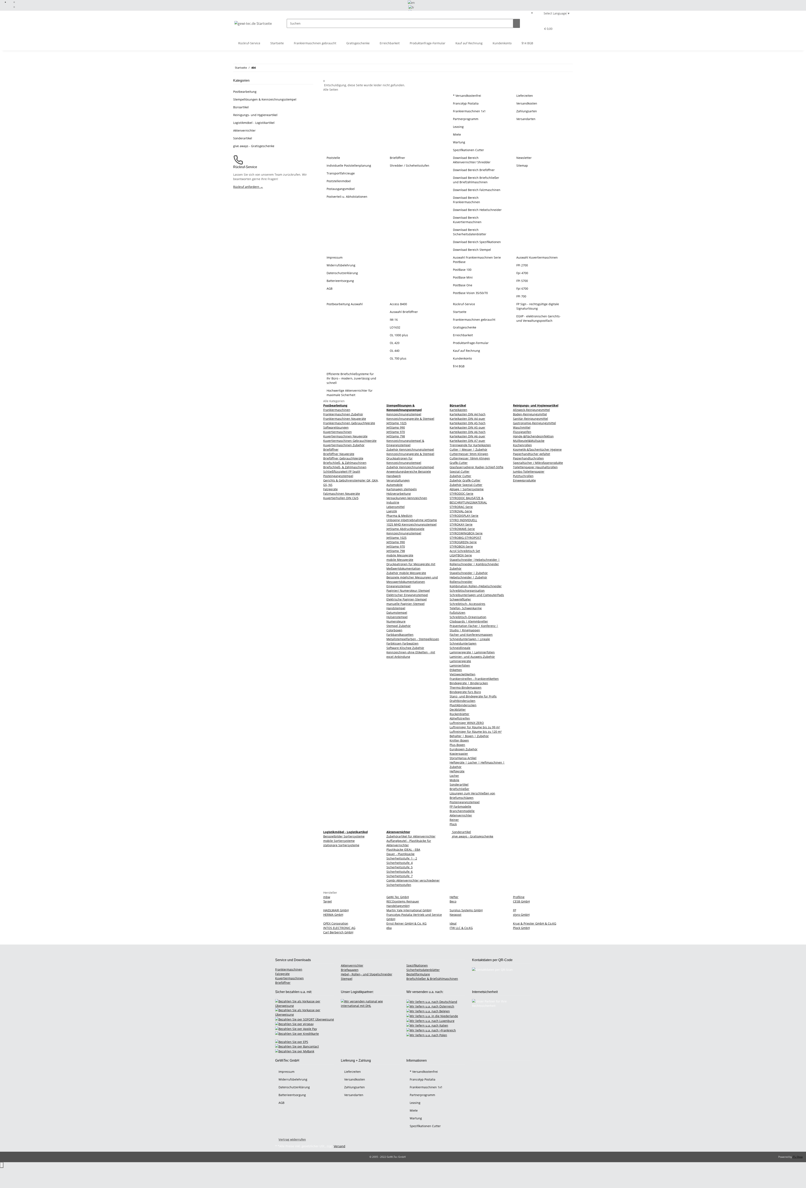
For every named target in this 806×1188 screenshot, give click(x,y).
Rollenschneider (461, 582)
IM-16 (394, 320)
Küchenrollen (522, 445)
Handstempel (395, 608)
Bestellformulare (418, 974)
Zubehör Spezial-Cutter (466, 485)
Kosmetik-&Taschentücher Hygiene (537, 449)
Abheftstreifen (460, 718)
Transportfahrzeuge (341, 173)
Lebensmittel (395, 507)
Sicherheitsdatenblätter (423, 970)
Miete (457, 134)
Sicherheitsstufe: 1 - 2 (401, 858)
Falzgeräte (330, 489)
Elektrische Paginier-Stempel (406, 599)
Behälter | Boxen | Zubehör (469, 736)
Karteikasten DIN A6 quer (467, 436)
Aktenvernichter (461, 815)
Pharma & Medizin (399, 516)
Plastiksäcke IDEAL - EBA (403, 850)
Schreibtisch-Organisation (468, 617)
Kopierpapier (459, 754)
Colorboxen (394, 630)
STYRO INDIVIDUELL (463, 520)
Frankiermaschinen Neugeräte (344, 419)
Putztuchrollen (523, 476)
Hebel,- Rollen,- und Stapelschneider (366, 974)
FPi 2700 (522, 265)
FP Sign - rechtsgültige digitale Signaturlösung (537, 306)
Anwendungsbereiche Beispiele (408, 472)
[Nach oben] (1, 1165)
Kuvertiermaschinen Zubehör (344, 445)
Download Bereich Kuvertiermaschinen (467, 220)
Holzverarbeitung (398, 494)
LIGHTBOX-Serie (461, 555)
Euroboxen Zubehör (464, 749)
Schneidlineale (460, 648)
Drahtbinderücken (462, 701)
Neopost (455, 915)
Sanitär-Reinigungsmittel (530, 419)
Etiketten (456, 670)
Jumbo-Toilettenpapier (528, 472)
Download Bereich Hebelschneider (477, 210)
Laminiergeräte (460, 661)
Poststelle (333, 158)
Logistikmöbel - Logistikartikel (254, 123)
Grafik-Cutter (459, 463)
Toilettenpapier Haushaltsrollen (535, 467)
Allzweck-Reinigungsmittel (531, 410)
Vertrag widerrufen (292, 1139)
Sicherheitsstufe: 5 (399, 867)
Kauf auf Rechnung (469, 43)
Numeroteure (396, 621)
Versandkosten (526, 103)
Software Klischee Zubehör (405, 648)
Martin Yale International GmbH (408, 910)
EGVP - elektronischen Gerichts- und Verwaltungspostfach (538, 318)
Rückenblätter (459, 714)
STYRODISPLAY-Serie (464, 516)
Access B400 (398, 304)
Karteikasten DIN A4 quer (467, 419)
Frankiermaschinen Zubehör (343, 414)
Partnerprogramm (465, 119)
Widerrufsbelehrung (341, 265)
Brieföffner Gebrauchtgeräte (343, 458)
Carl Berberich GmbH (338, 932)
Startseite (277, 43)
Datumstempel (396, 613)
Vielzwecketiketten (462, 674)
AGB (329, 288)
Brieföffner (397, 158)
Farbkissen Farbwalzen (402, 643)
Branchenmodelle (462, 811)
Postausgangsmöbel (341, 189)
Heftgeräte (457, 771)
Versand (339, 1146)
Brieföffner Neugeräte (338, 454)
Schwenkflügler (460, 599)
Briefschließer (459, 789)
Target (327, 901)
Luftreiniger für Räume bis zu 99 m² (475, 727)
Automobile (394, 485)
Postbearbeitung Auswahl (345, 304)
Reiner (454, 820)
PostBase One (462, 285)
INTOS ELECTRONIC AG (339, 928)
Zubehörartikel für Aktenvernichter (411, 836)
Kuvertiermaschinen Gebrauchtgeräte (350, 441)
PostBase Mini (463, 277)
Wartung (459, 142)
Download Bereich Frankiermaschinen (466, 200)
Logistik (391, 511)
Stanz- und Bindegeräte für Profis (473, 696)
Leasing (458, 127)
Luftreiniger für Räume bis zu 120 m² (476, 732)
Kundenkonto (502, 43)
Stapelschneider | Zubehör (469, 573)
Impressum (335, 257)
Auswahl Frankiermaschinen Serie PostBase (477, 259)
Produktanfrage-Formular (427, 43)
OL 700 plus (398, 358)
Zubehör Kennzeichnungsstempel (410, 467)
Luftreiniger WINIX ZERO (467, 723)
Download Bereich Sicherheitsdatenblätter (469, 232)
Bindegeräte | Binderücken (469, 683)
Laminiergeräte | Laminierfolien (472, 652)
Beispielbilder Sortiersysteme (344, 836)
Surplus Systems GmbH (466, 910)
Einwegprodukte (524, 480)
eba (389, 928)
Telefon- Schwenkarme (466, 608)
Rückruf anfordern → (248, 187)
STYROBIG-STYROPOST (465, 538)
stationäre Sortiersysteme (341, 845)
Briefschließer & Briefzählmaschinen (432, 979)
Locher (454, 776)
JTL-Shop (798, 1157)
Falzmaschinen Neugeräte (341, 494)
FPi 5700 (522, 281)
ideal (453, 923)
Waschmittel (521, 427)
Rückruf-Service (249, 43)
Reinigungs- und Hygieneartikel (255, 115)
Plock (453, 824)
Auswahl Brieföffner (404, 312)
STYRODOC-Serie (461, 494)
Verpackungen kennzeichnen (406, 498)
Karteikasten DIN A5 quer (467, 427)
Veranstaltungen (398, 480)
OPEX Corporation (335, 923)
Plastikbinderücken (463, 705)
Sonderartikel (459, 784)
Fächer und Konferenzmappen (471, 635)
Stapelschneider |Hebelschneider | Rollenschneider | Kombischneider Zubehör (475, 564)
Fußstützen (457, 613)
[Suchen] (516, 23)
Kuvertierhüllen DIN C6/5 (341, 498)
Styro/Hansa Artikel (463, 758)
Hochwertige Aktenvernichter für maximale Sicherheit (350, 393)
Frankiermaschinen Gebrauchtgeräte (349, 423)
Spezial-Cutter (460, 472)
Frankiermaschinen (336, 410)
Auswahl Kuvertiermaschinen (537, 257)
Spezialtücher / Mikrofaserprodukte (538, 463)
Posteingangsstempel (338, 476)
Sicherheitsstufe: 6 (399, 872)
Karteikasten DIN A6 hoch (467, 432)
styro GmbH (521, 915)
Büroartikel (241, 107)
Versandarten (525, 119)
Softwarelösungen (336, 427)
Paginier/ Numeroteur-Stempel (408, 591)
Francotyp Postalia (466, 103)
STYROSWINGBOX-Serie (466, 533)
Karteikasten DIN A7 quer (467, 441)
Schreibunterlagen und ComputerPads (477, 595)
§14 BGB (527, 43)
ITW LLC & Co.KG (461, 928)
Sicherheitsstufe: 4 (399, 863)
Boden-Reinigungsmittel (530, 414)
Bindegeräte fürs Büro (465, 692)
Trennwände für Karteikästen (470, 445)
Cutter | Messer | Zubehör (468, 449)
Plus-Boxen (457, 745)
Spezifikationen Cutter (468, 150)
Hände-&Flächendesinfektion (533, 436)
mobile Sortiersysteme (339, 841)
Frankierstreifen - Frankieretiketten (474, 679)
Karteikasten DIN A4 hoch (467, 414)
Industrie (392, 502)
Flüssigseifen (522, 432)
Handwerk (393, 476)
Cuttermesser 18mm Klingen (470, 458)
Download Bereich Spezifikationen (477, 242)
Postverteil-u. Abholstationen (347, 197)
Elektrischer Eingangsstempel (407, 595)
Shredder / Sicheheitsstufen (409, 165)
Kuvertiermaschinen (337, 432)
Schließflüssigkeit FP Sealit (341, 472)
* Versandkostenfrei (467, 96)
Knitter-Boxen (459, 740)
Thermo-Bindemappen (466, 688)
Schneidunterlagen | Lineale (470, 639)
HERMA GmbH (333, 915)
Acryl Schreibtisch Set (465, 551)
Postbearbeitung (244, 92)
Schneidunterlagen (463, 643)
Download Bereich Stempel (472, 250)
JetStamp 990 (395, 427)
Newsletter (524, 158)
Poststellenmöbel (339, 181)
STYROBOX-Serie (461, 546)
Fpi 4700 (522, 273)
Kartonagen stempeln (401, 489)
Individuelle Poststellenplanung (349, 165)
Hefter (454, 897)
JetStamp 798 (395, 436)
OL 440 (394, 351)
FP (514, 910)
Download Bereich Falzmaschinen (476, 190)
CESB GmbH (521, 901)
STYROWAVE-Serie (462, 529)
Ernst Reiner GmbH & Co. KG (406, 923)
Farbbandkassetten (399, 635)
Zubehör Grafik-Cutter (465, 480)
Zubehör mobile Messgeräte (406, 573)
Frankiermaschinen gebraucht (315, 43)
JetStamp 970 (395, 432)
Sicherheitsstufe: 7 (399, 876)
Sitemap (522, 165)
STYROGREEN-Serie (463, 542)
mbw (326, 897)
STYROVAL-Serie (461, 511)
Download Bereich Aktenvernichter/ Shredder (472, 160)
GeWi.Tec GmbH (397, 897)
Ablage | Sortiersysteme (467, 489)
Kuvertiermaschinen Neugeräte (345, 436)
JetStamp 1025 (396, 423)
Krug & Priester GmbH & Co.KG (534, 923)
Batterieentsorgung (340, 281)
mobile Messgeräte (399, 555)
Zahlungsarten (526, 111)
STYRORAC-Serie (461, 507)
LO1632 (395, 327)
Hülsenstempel (397, 617)
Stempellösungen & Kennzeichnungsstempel (264, 99)
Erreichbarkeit (390, 43)
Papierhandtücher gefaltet (531, 454)
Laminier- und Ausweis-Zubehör (472, 657)
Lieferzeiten (524, 96)
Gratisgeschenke (358, 43)
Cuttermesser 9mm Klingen (469, 454)
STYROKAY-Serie (461, 524)
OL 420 (394, 343)
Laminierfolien (460, 665)
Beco (453, 901)
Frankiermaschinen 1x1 (469, 111)
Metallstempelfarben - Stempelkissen (412, 639)
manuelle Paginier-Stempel (405, 604)
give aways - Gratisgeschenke (472, 836)
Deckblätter (458, 710)
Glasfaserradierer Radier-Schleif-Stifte (476, 467)
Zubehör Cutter (460, 476)
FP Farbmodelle (460, 807)
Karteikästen (458, 410)
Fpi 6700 (522, 288)
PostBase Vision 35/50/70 (470, 293)
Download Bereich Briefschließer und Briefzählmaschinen (476, 180)
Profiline (519, 897)
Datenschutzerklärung (342, 273)
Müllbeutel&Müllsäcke (528, 441)
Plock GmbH (521, 928)
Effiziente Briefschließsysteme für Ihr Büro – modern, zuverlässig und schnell (351, 378)
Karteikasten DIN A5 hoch (467, 423)
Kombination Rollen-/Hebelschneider (476, 586)
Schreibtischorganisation (467, 591)
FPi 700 (521, 296)
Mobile (454, 780)
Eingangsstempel (398, 586)
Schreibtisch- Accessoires (467, 604)
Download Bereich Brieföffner (474, 170)
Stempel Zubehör (398, 626)
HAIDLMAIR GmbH (336, 910)
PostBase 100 (462, 270)
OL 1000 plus (399, 335)
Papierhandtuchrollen (528, 458)
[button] (530, 28)
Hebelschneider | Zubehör (468, 577)
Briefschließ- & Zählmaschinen (344, 463)
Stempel (346, 979)
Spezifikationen (417, 965)
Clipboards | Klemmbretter (469, 621)
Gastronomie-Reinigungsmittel (534, 423)
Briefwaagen (350, 970)
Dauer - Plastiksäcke (400, 854)
